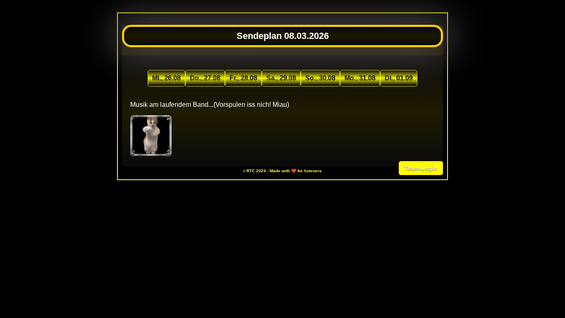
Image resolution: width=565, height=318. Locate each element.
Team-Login (421, 168)
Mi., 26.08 (166, 78)
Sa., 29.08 (281, 78)
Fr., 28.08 (243, 78)
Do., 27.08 (205, 78)
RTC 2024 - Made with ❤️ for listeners (284, 171)
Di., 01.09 (399, 78)
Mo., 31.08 (360, 78)
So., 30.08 (320, 78)
